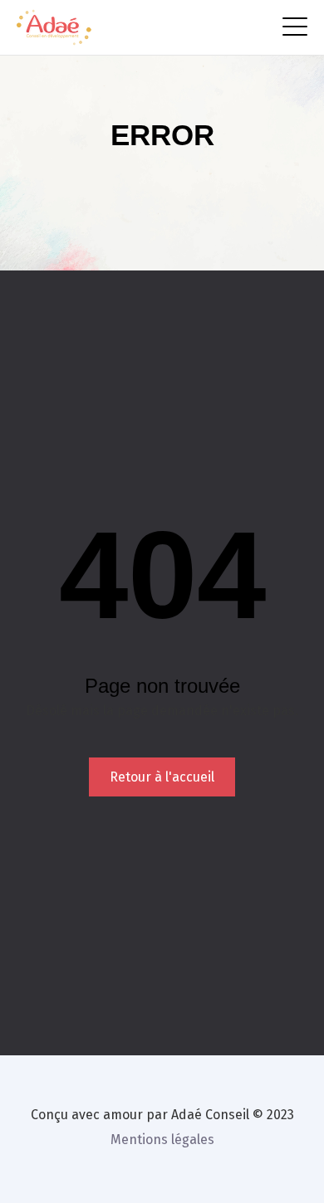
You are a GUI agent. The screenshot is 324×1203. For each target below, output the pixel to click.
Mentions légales (162, 1139)
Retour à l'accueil (162, 777)
